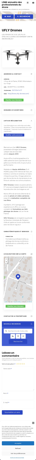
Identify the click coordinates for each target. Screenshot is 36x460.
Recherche (18, 341)
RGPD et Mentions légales (17, 457)
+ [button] (6, 259)
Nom (4, 393)
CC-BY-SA (29, 301)
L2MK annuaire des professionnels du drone (12, 5)
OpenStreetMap (17, 301)
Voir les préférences (18, 453)
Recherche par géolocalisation (23, 336)
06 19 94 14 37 (17, 90)
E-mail (5, 403)
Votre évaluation (8, 364)
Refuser (18, 448)
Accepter (18, 443)
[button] (33, 423)
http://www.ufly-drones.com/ (18, 94)
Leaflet (5, 301)
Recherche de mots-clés (6, 331)
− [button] (6, 262)
